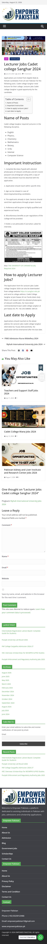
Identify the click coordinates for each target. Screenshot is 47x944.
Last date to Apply (14, 111)
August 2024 (6, 707)
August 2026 (6, 673)
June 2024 (5, 714)
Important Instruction (15, 105)
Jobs (6, 59)
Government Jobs (9, 848)
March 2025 (6, 684)
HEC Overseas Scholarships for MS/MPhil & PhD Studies (23, 653)
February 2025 (7, 688)
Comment (7, 525)
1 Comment (27, 74)
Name (5, 556)
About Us (6, 832)
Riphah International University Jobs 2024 (24, 344)
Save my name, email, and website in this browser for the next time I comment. (23, 596)
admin (19, 74)
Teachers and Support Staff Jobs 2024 (21, 392)
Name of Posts (12, 103)
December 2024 (8, 691)
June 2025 (5, 676)
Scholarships (7, 853)
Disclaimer (6, 886)
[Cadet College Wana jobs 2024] (23, 406)
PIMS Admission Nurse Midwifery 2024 (21, 338)
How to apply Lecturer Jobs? (17, 108)
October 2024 (7, 699)
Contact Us (6, 859)
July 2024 (5, 710)
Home (4, 827)
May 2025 (5, 680)
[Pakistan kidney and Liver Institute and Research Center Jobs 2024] (23, 445)
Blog (4, 843)
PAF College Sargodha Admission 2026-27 (17, 646)
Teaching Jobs (14, 59)
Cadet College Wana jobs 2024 (20, 431)
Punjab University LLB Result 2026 (15, 640)
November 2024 (8, 695)
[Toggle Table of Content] (27, 99)
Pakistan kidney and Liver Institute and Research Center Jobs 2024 (22, 471)
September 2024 (8, 703)
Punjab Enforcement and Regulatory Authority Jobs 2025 (23, 659)
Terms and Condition (11, 891)
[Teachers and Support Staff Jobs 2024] (23, 365)
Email (5, 567)
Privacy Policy (8, 881)
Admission (6, 838)
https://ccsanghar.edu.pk (30, 291)
